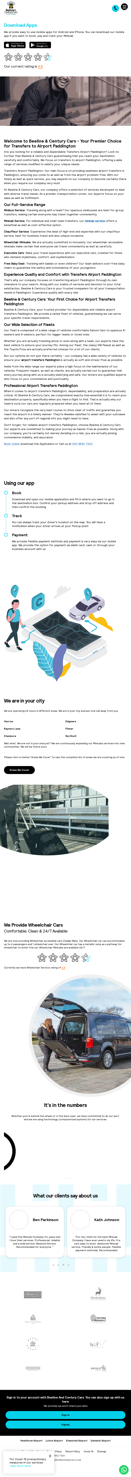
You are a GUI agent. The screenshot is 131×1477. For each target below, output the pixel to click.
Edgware (71, 721)
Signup (65, 1424)
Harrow (8, 721)
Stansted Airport (76, 1440)
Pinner (69, 728)
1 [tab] (61, 1178)
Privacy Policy (54, 1451)
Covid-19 (88, 1451)
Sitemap (101, 1451)
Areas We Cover (19, 769)
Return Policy (73, 1451)
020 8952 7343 (82, 444)
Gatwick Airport (101, 1440)
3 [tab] (69, 1178)
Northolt (71, 736)
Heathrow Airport (31, 1440)
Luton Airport (54, 1440)
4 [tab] (68, 1265)
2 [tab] (65, 1178)
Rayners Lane (12, 728)
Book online (12, 444)
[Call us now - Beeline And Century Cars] (115, 8)
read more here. (20, 1466)
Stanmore (10, 736)
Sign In (65, 1414)
